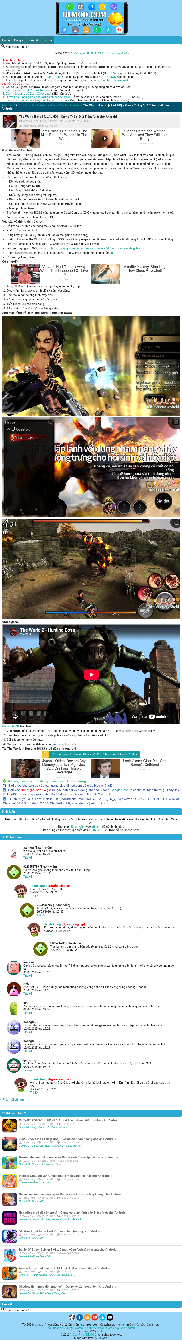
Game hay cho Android (120, 1328)
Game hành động (41, 1145)
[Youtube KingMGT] (94, 1319)
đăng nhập (77, 826)
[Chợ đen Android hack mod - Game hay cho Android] (72, 1319)
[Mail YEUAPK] (110, 1319)
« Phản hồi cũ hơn (12, 1099)
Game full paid (39, 1275)
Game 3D (24, 1145)
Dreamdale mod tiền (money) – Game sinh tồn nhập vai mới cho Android (69, 1157)
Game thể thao (59, 1127)
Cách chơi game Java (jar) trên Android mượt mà (37, 100)
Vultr (100, 1331)
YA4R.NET (96, 830)
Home (6, 40)
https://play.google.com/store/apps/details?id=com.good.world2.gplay (95, 248)
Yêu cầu (34, 40)
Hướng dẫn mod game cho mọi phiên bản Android (38, 97)
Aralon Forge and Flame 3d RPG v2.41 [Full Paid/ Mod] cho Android (65, 1268)
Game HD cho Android (89, 1328)
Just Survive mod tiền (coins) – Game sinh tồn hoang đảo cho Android (67, 1139)
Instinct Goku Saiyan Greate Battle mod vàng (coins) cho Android (64, 1175)
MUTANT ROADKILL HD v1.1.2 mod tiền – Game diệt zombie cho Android (69, 1120)
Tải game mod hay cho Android (108, 80)
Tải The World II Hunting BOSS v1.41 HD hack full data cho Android (94, 754)
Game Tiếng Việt (41, 1219)
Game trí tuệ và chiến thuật (46, 1164)
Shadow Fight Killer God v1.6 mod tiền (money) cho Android (60, 1231)
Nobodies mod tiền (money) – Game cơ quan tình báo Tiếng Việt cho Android (72, 1212)
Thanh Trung (53, 76)
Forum (48, 40)
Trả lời (27, 857)
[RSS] (87, 1319)
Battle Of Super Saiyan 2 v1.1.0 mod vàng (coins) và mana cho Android (68, 1249)
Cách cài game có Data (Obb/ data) (28, 93)
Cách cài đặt (10, 726)
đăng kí (96, 826)
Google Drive (119, 790)
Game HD (44, 1127)
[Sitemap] (102, 1319)
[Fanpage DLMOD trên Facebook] (79, 1319)
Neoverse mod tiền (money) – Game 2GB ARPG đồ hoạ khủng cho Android (70, 1194)
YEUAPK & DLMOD (83, 1334)
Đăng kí (19, 40)
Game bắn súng (28, 1127)
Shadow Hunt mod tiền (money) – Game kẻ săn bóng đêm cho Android (67, 1286)
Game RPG (46, 1182)
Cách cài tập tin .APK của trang (26, 90)
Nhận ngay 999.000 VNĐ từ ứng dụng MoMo (100, 53)
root (112, 252)
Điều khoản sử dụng (60, 1328)
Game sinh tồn (73, 1145)
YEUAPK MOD (106, 76)
